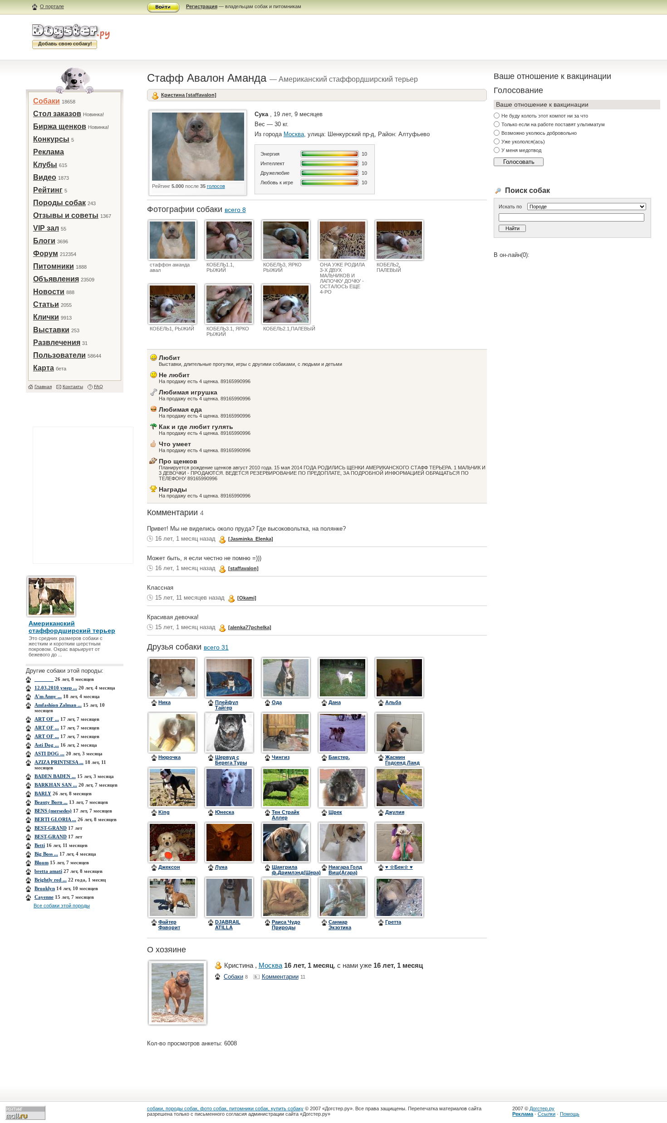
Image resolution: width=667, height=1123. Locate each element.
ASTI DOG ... (49, 753)
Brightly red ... (50, 879)
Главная (43, 386)
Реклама (48, 152)
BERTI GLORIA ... (55, 819)
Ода (277, 702)
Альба (393, 702)
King (164, 812)
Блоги (44, 241)
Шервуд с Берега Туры (231, 759)
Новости (48, 292)
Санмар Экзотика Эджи (340, 927)
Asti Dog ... (46, 745)
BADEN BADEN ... (55, 776)
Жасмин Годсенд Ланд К (402, 762)
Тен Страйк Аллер (285, 814)
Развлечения (56, 342)
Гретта (393, 922)
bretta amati (48, 871)
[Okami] (246, 598)
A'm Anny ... (48, 696)
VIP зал (46, 228)
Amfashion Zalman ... (58, 705)
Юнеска (224, 812)
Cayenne (44, 897)
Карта (43, 368)
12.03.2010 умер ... (55, 687)
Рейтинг (48, 190)
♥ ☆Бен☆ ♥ (399, 867)
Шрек (335, 812)
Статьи (46, 304)
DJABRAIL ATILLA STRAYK (227, 927)
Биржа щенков (59, 126)
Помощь (569, 1114)
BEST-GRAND (50, 828)
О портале (52, 6)
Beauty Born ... (51, 802)
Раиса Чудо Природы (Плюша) (286, 927)
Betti (39, 845)
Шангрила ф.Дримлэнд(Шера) (296, 869)
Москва (294, 134)
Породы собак (59, 203)
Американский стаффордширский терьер (72, 627)
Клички (46, 317)
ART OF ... (46, 719)
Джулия (394, 812)
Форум (45, 253)
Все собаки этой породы (62, 905)
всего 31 (216, 647)
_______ (44, 679)
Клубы (45, 164)
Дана (335, 702)
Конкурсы (51, 139)
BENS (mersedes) (53, 810)
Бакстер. (339, 757)
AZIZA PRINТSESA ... (58, 762)
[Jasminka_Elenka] (250, 539)
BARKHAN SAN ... (55, 785)
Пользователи (59, 355)
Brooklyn (44, 888)
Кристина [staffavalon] (188, 95)
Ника (164, 702)
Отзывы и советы (65, 215)
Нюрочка (169, 757)
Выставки (51, 330)
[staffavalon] (243, 568)
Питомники (53, 266)
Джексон (169, 867)
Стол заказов (57, 114)
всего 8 (235, 209)
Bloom (41, 862)
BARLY (42, 793)
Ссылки (546, 1114)
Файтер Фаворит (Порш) (169, 927)
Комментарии (280, 976)
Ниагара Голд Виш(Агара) (345, 869)
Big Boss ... (46, 854)
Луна (221, 867)
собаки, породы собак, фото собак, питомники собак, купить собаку (225, 1108)
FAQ (98, 386)
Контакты (73, 386)
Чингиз (280, 757)
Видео (44, 177)
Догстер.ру (542, 1108)
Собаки (46, 101)
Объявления (56, 279)
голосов (216, 186)
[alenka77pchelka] (249, 627)
